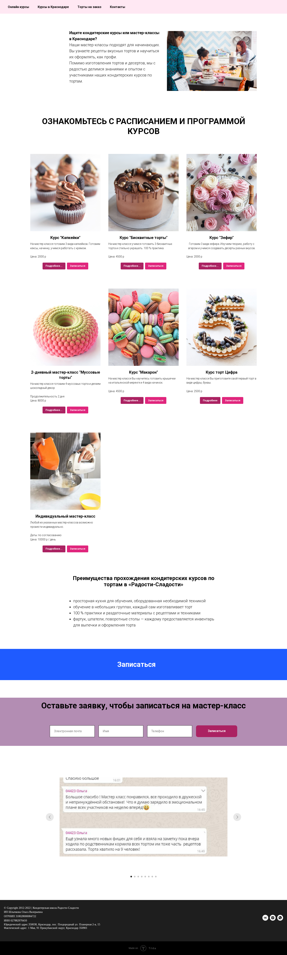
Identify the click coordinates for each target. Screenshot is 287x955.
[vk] (265, 918)
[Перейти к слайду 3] (138, 876)
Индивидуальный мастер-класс (65, 516)
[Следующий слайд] (237, 817)
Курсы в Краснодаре (53, 7)
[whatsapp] (280, 918)
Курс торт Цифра (221, 372)
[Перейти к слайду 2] (134, 876)
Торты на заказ (89, 7)
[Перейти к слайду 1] (131, 876)
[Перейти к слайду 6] (149, 876)
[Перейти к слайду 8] (156, 876)
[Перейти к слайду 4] (142, 876)
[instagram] (273, 918)
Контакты (117, 7)
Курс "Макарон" (143, 372)
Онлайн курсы (18, 7)
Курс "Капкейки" (65, 237)
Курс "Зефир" (221, 237)
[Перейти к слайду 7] (152, 876)
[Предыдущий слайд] (50, 817)
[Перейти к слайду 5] (145, 876)
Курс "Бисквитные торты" (144, 237)
